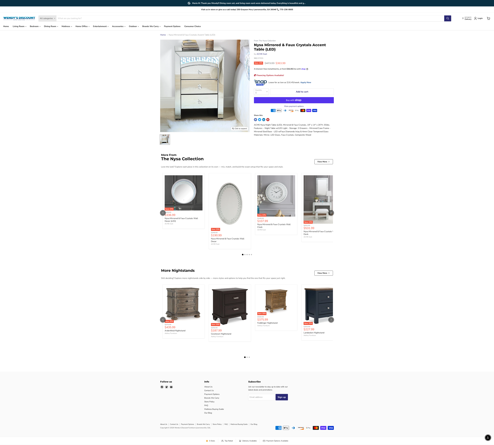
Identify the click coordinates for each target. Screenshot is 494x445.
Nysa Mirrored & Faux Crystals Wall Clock (274, 226)
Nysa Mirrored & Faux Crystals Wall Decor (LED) (181, 219)
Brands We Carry (150, 26)
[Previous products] (163, 213)
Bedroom (34, 26)
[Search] (447, 18)
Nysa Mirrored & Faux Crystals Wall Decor (227, 240)
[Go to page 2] (244, 254)
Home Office (82, 26)
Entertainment (100, 26)
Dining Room (50, 26)
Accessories (118, 26)
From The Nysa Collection (265, 41)
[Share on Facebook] (255, 119)
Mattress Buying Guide (214, 409)
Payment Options (172, 26)
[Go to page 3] (247, 254)
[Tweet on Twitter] (259, 119)
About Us (208, 386)
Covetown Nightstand (221, 333)
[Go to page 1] (242, 254)
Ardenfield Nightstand (175, 330)
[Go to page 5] (251, 254)
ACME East (262, 54)
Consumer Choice (192, 26)
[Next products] (331, 213)
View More (322, 161)
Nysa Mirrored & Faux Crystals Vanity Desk (321, 233)
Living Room (19, 26)
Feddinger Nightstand (267, 323)
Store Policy (209, 401)
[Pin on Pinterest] (267, 119)
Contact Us (209, 390)
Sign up (282, 397)
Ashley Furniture (171, 333)
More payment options (294, 106)
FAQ (206, 405)
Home (6, 26)
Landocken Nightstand (314, 332)
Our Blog (208, 413)
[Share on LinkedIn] (263, 119)
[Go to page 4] (249, 254)
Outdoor (133, 26)
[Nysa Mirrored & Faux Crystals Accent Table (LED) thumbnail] (165, 139)
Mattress (66, 26)
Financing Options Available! (270, 75)
